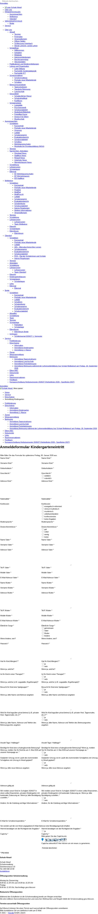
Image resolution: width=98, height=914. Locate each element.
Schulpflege (14, 48)
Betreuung (14, 357)
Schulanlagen (15, 169)
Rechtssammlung (21, 59)
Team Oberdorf (20, 272)
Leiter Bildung (19, 69)
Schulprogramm (20, 135)
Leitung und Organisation (19, 66)
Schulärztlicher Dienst (22, 96)
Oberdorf (13, 19)
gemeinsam (49, 628)
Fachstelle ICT (20, 73)
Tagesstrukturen (20, 87)
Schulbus (18, 82)
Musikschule (19, 119)
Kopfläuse (18, 101)
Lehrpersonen (15, 167)
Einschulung (14, 343)
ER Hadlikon (19, 178)
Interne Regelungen (22, 208)
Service (8, 26)
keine (46, 537)
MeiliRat (17, 192)
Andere (47, 636)
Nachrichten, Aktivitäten (19, 151)
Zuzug (12, 352)
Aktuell (12, 32)
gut (45, 529)
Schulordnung (19, 204)
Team (12, 318)
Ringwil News (19, 158)
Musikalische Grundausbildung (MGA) (29, 146)
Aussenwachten (16, 14)
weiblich (47, 476)
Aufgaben (18, 53)
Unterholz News (20, 160)
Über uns (8, 10)
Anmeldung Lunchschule (24, 361)
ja (45, 664)
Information (18, 345)
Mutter (46, 633)
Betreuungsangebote (18, 85)
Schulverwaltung (16, 75)
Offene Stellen (19, 41)
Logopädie (18, 105)
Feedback (13, 380)
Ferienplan (18, 37)
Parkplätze (18, 325)
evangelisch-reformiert (53, 506)
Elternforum (14, 231)
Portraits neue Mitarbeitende (25, 80)
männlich (47, 478)
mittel (46, 532)
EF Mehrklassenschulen (23, 174)
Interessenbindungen (22, 57)
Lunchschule (19, 91)
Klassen (13, 226)
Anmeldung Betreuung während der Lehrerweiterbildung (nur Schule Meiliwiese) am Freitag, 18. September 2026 (53, 428)
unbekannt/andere (51, 514)
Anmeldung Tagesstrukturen (25, 359)
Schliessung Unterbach (23, 43)
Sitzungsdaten (19, 62)
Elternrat (13, 172)
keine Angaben (50, 519)
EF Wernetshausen (21, 176)
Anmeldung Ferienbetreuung (25, 364)
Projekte (17, 190)
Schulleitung (14, 165)
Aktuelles (13, 313)
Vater (46, 631)
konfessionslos (50, 517)
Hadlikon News (20, 156)
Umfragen (13, 334)
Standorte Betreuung (22, 89)
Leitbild (17, 133)
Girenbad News (20, 153)
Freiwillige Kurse (20, 114)
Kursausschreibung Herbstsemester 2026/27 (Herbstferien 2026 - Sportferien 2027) (42, 382)
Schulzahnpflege (20, 98)
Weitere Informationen (22, 210)
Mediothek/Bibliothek (22, 112)
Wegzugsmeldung (17, 354)
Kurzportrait (18, 126)
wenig (46, 534)
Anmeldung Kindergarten (24, 348)
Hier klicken (63, 843)
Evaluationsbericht (21, 137)
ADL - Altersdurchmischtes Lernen (27, 247)
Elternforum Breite (21, 332)
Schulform (18, 302)
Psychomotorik (20, 107)
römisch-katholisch (51, 509)
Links (12, 284)
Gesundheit (14, 94)
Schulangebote (15, 103)
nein (46, 666)
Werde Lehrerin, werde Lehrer (26, 46)
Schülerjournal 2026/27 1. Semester (28, 336)
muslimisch (48, 511)
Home (7, 392)
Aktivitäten (14, 263)
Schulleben (14, 124)
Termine (17, 34)
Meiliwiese (14, 17)
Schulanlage (14, 322)
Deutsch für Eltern (21, 117)
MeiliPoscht (18, 194)
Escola (11, 913)
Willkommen (19, 50)
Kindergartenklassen (18, 277)
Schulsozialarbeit (21, 110)
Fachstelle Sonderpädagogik (25, 71)
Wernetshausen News (23, 162)
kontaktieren (5, 871)
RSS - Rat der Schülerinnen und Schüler (30, 256)
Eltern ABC (14, 371)
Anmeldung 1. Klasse (22, 350)
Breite (12, 23)
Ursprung (18, 130)
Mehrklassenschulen (22, 144)
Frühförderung (15, 341)
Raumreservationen (17, 377)
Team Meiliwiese (20, 224)
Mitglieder (18, 55)
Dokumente (14, 373)
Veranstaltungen (20, 39)
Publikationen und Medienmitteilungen (24, 64)
